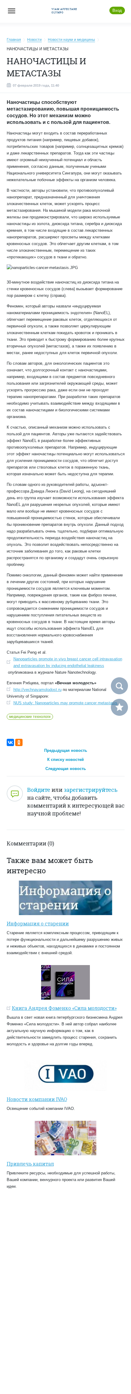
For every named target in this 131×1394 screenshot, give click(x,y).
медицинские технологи (30, 717)
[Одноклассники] (19, 742)
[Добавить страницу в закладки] (119, 707)
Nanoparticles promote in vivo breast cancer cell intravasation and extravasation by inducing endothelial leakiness (67, 662)
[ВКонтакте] (10, 742)
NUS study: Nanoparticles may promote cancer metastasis (65, 703)
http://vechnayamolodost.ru (37, 689)
